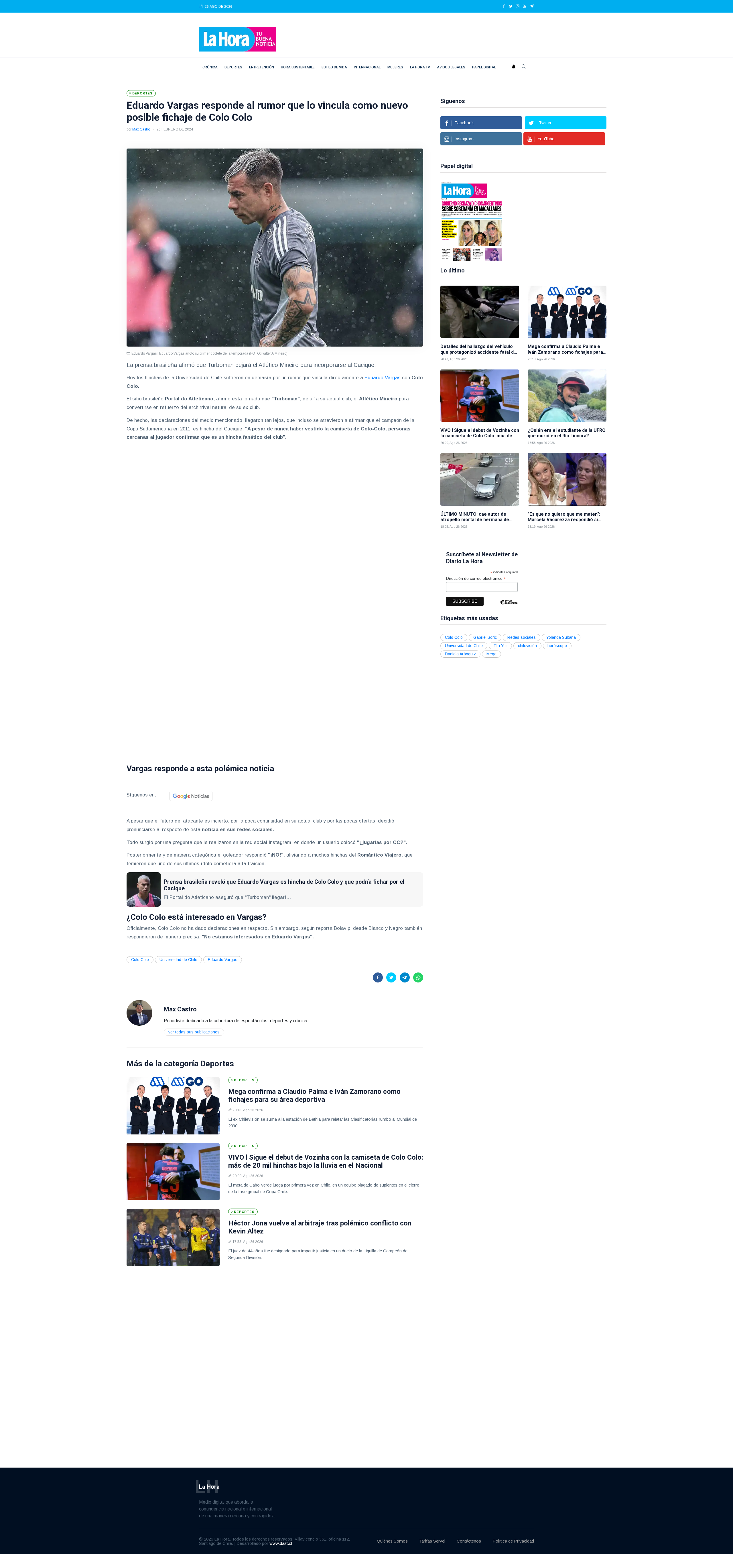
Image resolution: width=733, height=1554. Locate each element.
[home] (237, 38)
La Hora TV (420, 67)
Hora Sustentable (298, 67)
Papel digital (484, 67)
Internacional (367, 67)
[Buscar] (524, 67)
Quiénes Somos (392, 1541)
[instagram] (517, 7)
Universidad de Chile (178, 959)
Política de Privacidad (513, 1541)
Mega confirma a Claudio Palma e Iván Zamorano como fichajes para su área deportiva (314, 1096)
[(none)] (139, 1012)
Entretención (261, 67)
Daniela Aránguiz (460, 654)
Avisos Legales (451, 67)
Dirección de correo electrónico (476, 578)
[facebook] (504, 7)
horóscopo (557, 645)
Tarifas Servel (432, 1541)
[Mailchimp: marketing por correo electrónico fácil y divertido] (509, 606)
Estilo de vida (334, 67)
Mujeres (395, 67)
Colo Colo (140, 959)
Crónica (210, 67)
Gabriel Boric (485, 637)
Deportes (233, 67)
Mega (491, 654)
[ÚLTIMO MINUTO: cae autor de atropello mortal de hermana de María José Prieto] (479, 479)
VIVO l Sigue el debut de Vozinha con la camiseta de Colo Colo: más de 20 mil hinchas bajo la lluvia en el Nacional (325, 1161)
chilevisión (527, 645)
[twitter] (511, 7)
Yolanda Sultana (561, 637)
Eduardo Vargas (382, 377)
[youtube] (524, 7)
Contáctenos (469, 1541)
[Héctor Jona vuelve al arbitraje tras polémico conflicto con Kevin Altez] (173, 1237)
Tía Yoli (500, 645)
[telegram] (532, 7)
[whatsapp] (418, 977)
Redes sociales (521, 637)
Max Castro (141, 129)
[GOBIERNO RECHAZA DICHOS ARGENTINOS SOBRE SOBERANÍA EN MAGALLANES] (469, 221)
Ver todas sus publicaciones (194, 1032)
